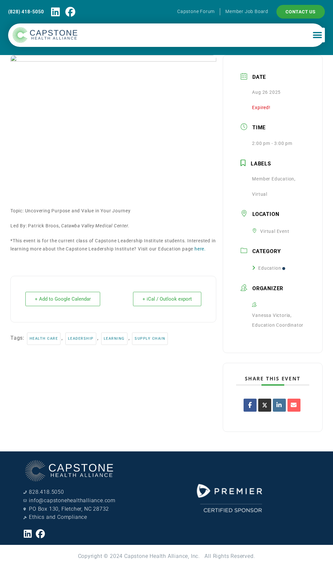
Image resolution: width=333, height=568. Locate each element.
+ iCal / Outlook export (167, 299)
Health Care (44, 338)
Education (269, 268)
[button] (317, 35)
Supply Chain (150, 338)
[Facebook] (71, 12)
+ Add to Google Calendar (63, 299)
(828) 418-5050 (26, 12)
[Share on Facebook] (250, 405)
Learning (114, 338)
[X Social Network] (264, 405)
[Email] (293, 405)
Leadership (81, 338)
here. (200, 248)
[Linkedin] (55, 12)
